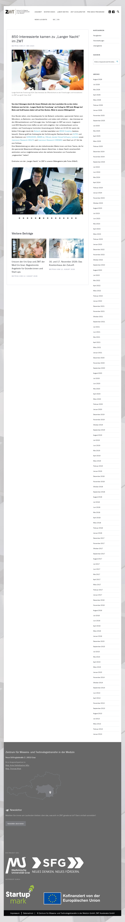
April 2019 (96, 456)
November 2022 (99, 255)
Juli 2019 (96, 440)
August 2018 (97, 497)
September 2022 (99, 265)
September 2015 (99, 646)
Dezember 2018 (98, 476)
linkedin (111, 11)
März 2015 (97, 667)
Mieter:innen (49, 12)
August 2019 (97, 435)
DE (54, 19)
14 (72, 218)
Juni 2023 (96, 218)
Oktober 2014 (98, 683)
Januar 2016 (97, 636)
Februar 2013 (98, 729)
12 (63, 218)
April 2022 (96, 286)
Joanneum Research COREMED (50, 140)
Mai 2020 (96, 389)
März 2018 (97, 523)
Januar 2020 (97, 409)
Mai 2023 (96, 224)
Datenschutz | (28, 913)
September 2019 (99, 430)
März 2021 (97, 347)
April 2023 (96, 229)
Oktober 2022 (98, 260)
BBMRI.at (40, 137)
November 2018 (99, 481)
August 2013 (97, 713)
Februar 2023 (98, 239)
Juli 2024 (96, 167)
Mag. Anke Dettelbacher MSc (17, 765)
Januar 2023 (97, 244)
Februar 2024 (98, 188)
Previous (8, 191)
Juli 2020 (96, 378)
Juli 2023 (96, 213)
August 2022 (97, 270)
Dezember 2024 (98, 152)
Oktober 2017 (98, 548)
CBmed (48, 137)
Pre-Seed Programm (95, 12)
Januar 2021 (97, 353)
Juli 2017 (96, 564)
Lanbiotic (75, 137)
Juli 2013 (96, 719)
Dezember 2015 (98, 641)
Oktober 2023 (98, 203)
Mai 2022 (96, 280)
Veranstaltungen (98, 41)
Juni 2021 (96, 332)
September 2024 (99, 162)
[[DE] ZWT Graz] (19, 4)
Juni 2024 (96, 172)
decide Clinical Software (61, 137)
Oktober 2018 (98, 487)
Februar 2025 (98, 146)
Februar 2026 (98, 105)
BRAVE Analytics (65, 131)
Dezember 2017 (98, 538)
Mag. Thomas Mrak (13, 768)
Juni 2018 (96, 507)
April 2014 (96, 698)
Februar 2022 (98, 296)
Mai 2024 (96, 177)
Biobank (37, 131)
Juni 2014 (96, 693)
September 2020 (99, 368)
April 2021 (96, 342)
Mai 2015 (96, 657)
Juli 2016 (96, 616)
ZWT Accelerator (78, 12)
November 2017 (99, 543)
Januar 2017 (97, 595)
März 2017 (97, 585)
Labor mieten (63, 12)
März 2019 (97, 461)
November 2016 (99, 605)
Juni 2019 (96, 445)
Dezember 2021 (98, 306)
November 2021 (99, 311)
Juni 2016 (96, 621)
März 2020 (97, 399)
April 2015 (96, 662)
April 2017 (96, 579)
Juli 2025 (96, 126)
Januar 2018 (97, 533)
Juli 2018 (96, 502)
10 (55, 218)
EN (58, 19)
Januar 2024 (97, 193)
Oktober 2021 (98, 317)
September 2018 (99, 492)
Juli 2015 (96, 652)
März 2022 (97, 291)
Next (86, 191)
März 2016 (97, 631)
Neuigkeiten (97, 36)
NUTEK (75, 134)
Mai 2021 (96, 337)
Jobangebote (97, 46)
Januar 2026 (97, 110)
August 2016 (97, 610)
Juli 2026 (96, 84)
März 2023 (97, 234)
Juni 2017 (96, 569)
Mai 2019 (96, 451)
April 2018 (96, 518)
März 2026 (97, 100)
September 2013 (99, 708)
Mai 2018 (96, 512)
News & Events (41, 19)
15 (76, 218)
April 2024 (96, 182)
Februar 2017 (98, 590)
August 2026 (97, 79)
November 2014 (99, 677)
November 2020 (99, 363)
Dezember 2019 (98, 414)
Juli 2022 (96, 275)
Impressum (15, 913)
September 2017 (99, 554)
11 (59, 218)
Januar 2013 (97, 734)
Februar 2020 (98, 404)
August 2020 (97, 373)
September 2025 (99, 121)
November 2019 (99, 420)
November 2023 (99, 198)
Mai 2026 (96, 90)
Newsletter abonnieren (15, 823)
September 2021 (99, 322)
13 (67, 218)
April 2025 (96, 136)
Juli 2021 (96, 327)
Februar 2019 (98, 466)
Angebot (38, 12)
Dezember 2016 (98, 600)
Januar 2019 (97, 471)
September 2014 (99, 688)
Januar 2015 (97, 672)
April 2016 (96, 626)
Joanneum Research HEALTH (23, 140)
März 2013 (97, 724)
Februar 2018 (98, 528)
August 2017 (97, 559)
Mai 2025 (96, 131)
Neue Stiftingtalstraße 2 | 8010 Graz (20, 757)
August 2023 (97, 208)
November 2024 (99, 157)
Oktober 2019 (98, 425)
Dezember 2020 (98, 358)
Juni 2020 (96, 383)
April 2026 (96, 95)
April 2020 (96, 394)
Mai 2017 (96, 574)
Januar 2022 (97, 301)
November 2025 (99, 115)
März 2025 (97, 141)
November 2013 (99, 703)
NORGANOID (31, 137)
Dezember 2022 (98, 249)
